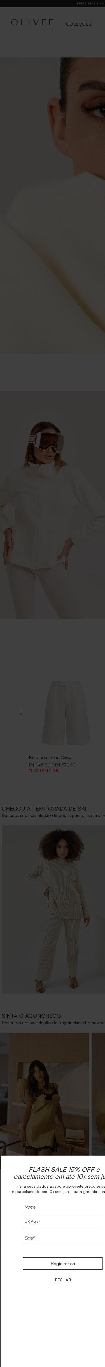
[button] (62, 1279)
